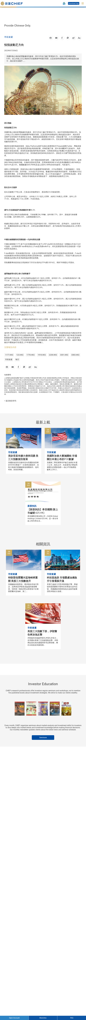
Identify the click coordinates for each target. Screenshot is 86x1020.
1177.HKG (9, 355)
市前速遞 (8, 359)
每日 (17, 359)
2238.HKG (53, 355)
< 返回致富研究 (10, 401)
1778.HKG (31, 355)
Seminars (43, 737)
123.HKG (19, 355)
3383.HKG (75, 355)
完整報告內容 (10, 347)
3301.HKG (64, 355)
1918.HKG (42, 355)
